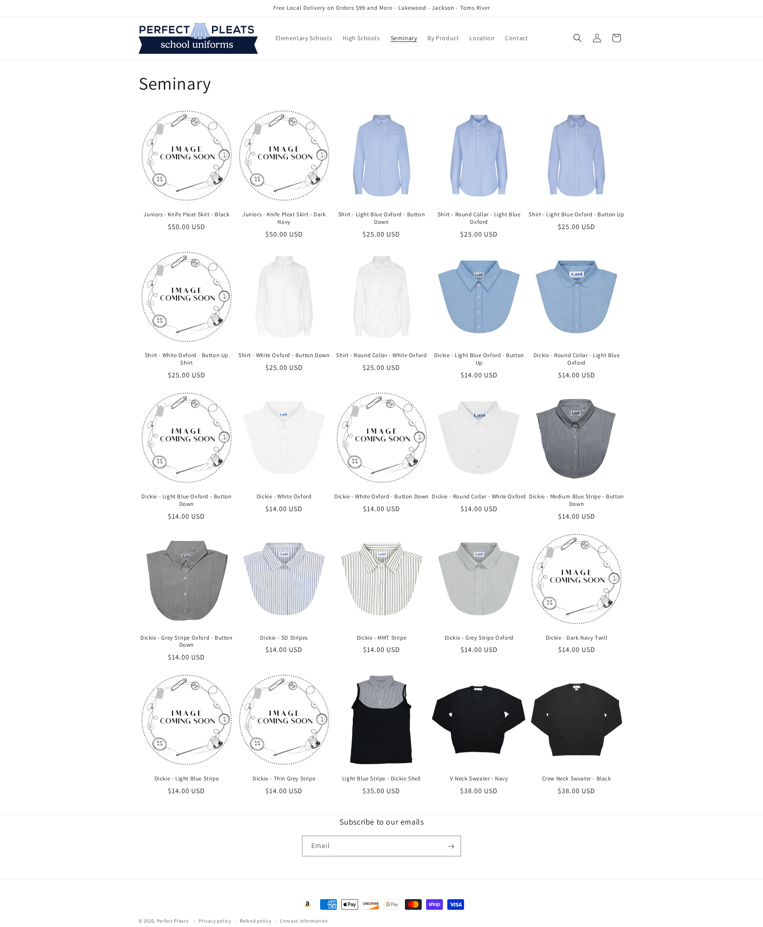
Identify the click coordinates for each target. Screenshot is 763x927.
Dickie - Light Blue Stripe (187, 778)
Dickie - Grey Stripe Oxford (479, 637)
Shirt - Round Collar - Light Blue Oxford (479, 218)
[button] (577, 38)
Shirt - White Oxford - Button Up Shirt (186, 359)
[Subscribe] (451, 846)
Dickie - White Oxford (284, 496)
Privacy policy (215, 920)
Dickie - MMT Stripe (381, 637)
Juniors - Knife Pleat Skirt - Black (186, 214)
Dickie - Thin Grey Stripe (284, 778)
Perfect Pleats (173, 921)
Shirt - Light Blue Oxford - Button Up (576, 214)
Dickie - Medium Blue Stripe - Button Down (576, 500)
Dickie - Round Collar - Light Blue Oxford (576, 359)
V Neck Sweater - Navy (479, 778)
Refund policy (255, 920)
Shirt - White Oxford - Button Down (283, 355)
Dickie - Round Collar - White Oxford (479, 496)
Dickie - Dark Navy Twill (576, 637)
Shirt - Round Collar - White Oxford (381, 355)
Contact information (304, 920)
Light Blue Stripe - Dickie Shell (381, 778)
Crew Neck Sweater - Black (576, 778)
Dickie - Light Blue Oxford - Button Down (186, 500)
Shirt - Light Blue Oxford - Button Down (381, 218)
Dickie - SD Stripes (283, 637)
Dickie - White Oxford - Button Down (381, 496)
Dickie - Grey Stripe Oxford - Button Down (186, 641)
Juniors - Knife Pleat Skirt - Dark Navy (283, 218)
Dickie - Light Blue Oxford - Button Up (479, 359)
